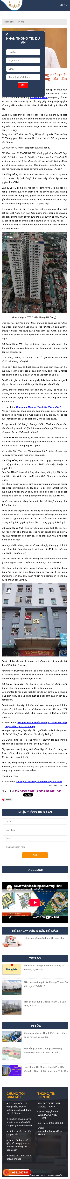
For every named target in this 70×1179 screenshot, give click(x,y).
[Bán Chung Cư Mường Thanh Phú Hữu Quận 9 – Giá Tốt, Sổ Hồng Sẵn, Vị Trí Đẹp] (11, 1071)
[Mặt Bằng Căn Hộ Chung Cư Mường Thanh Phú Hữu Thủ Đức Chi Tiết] (11, 1054)
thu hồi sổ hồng (25, 790)
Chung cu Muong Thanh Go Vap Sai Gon (39, 781)
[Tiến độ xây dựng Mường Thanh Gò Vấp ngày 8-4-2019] (11, 1008)
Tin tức (20, 22)
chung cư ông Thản (49, 790)
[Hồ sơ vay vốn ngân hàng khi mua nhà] (11, 942)
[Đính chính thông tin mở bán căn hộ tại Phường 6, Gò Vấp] (11, 970)
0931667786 (20, 1172)
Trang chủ (9, 22)
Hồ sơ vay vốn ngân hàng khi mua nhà (44, 938)
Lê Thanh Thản (39, 97)
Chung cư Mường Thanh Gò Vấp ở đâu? (38, 407)
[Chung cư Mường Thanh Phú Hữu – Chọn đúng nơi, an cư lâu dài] (11, 1037)
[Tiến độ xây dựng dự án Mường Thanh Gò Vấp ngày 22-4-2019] (11, 988)
